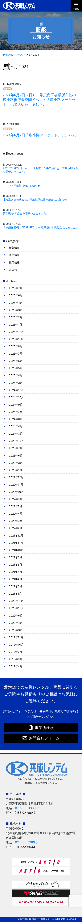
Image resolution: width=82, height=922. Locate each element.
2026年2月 (15, 317)
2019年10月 (16, 644)
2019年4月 (15, 666)
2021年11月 (16, 542)
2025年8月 (16, 346)
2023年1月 (15, 470)
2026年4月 (16, 302)
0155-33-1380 (25, 808)
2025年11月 (16, 339)
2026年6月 (16, 295)
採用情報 (14, 262)
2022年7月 (15, 506)
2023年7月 (15, 448)
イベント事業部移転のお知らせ (21, 185)
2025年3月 (16, 382)
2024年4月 (16, 426)
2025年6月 (16, 360)
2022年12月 (16, 477)
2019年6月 (15, 659)
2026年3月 (16, 310)
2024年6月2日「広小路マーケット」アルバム (39, 135)
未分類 (13, 269)
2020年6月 (16, 615)
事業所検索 (44, 727)
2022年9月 (15, 499)
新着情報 (7, 89)
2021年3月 (15, 586)
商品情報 (14, 255)
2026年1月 (15, 324)
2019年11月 (16, 637)
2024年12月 (16, 390)
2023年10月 (16, 440)
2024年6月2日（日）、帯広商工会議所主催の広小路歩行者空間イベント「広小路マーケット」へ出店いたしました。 (39, 100)
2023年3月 (16, 462)
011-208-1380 (25, 842)
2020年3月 (16, 630)
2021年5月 (15, 571)
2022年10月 (16, 491)
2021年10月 (16, 550)
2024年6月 (16, 419)
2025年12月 (16, 331)
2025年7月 (15, 353)
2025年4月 (16, 375)
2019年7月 (15, 651)
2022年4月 (15, 513)
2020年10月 (16, 608)
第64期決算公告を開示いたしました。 (26, 213)
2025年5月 (16, 368)
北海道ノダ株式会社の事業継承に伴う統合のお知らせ (35, 199)
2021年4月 (15, 579)
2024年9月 (16, 404)
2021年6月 (15, 564)
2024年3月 (16, 433)
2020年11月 (16, 600)
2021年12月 (16, 535)
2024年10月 (16, 397)
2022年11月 (16, 484)
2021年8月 (15, 557)
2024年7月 (15, 411)
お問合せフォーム (44, 738)
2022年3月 (15, 520)
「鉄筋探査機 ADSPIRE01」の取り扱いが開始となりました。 (40, 227)
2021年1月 (15, 593)
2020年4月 (16, 622)
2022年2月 (15, 528)
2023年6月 (16, 455)
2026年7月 (15, 288)
